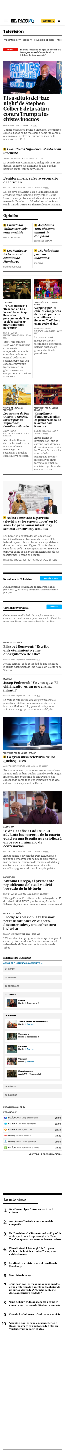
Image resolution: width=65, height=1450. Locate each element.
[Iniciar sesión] (59, 21)
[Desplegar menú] (6, 21)
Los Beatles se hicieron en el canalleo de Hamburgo (14, 256)
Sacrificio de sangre (21, 1275)
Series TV (27, 40)
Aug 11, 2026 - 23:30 (29, 934)
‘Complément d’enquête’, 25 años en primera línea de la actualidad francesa (47, 420)
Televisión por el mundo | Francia (46, 409)
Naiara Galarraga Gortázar (43, 330)
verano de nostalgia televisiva (13, 409)
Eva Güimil (39, 263)
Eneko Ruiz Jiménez (43, 241)
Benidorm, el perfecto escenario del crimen (30, 180)
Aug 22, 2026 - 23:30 (26, 125)
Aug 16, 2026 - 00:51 (29, 696)
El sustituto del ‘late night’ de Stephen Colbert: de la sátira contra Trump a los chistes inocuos (26, 109)
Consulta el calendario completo (21, 963)
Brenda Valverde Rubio (46, 560)
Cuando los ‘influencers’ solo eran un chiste (32, 151)
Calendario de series (44, 40)
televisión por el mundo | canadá (19, 753)
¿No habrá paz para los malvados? (46, 254)
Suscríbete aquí (51, 578)
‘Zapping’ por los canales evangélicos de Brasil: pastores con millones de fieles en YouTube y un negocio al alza (47, 316)
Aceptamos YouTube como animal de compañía (44, 231)
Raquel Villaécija (42, 431)
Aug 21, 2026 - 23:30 (38, 188)
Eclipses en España (12, 914)
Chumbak (22, 1059)
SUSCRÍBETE (48, 21)
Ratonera (22, 1046)
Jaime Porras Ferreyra (14, 766)
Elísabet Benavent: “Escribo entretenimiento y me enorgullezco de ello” (26, 650)
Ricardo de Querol (12, 267)
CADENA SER (8, 827)
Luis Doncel (8, 125)
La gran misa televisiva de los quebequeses (29, 759)
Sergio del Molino (11, 158)
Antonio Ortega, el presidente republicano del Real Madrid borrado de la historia (28, 885)
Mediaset (7, 679)
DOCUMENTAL (9, 877)
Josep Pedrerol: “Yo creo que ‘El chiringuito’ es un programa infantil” (30, 686)
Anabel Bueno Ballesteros (9, 432)
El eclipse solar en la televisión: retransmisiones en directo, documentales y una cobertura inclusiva (29, 923)
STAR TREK (8, 303)
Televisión (13, 31)
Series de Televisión (12, 643)
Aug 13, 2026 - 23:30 (38, 851)
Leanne (21, 1000)
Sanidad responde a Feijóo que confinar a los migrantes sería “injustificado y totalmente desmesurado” (40, 52)
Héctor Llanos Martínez (14, 188)
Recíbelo (54, 607)
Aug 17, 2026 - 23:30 (46, 432)
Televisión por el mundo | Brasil (46, 303)
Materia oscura (25, 1071)
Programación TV (12, 40)
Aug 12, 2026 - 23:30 (38, 894)
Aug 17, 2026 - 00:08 (29, 659)
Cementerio (23, 1034)
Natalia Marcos (10, 659)
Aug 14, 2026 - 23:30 (37, 766)
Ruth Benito (28, 560)
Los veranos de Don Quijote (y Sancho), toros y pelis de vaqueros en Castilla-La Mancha (16, 420)
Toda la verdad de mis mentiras (33, 1021)
